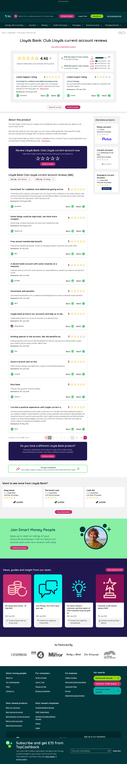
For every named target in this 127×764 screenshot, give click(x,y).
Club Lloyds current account (26, 33)
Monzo (38, 724)
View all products (63, 512)
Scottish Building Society (45, 708)
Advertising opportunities (75, 696)
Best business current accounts (18, 717)
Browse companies (43, 691)
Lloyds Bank (11, 33)
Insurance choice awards (103, 690)
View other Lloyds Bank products (63, 47)
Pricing (67, 691)
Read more (44, 89)
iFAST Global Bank (42, 712)
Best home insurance (14, 726)
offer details (50, 757)
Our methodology (12, 682)
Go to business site (114, 16)
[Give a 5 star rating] (57, 158)
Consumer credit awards (106, 684)
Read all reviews (55, 107)
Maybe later (117, 751)
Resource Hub (41, 687)
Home (4, 33)
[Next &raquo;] (85, 437)
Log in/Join (82, 16)
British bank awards (104, 678)
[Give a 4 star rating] (52, 158)
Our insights (50, 620)
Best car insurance (13, 708)
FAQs (8, 687)
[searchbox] (36, 16)
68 (76, 437)
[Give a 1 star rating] (38, 158)
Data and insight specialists (75, 682)
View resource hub (115, 570)
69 (81, 437)
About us (9, 678)
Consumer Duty (71, 687)
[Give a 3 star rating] (47, 158)
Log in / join (40, 682)
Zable (38, 728)
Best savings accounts (14, 712)
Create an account (19, 548)
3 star (92, 63)
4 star (92, 61)
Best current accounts (14, 721)
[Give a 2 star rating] (42, 158)
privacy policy (21, 759)
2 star (92, 66)
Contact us (10, 691)
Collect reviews (71, 678)
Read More (46, 141)
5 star (92, 58)
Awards (110, 620)
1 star (92, 68)
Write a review (66, 16)
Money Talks (19, 620)
